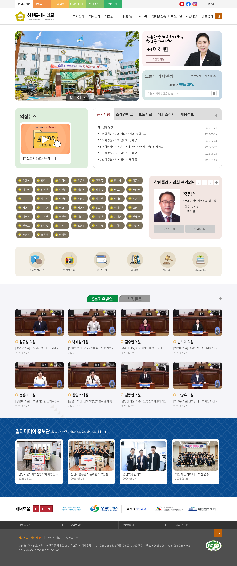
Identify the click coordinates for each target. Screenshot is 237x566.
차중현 (136, 225)
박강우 (44, 198)
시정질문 (134, 299)
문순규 (26, 198)
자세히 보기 (211, 76)
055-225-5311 (108, 545)
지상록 (99, 225)
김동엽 (136, 180)
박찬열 (99, 198)
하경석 (26, 234)
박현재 (136, 198)
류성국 (136, 189)
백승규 (44, 207)
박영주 (81, 198)
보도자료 (145, 114)
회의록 (143, 16)
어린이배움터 (77, 4)
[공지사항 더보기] (216, 115)
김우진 (44, 189)
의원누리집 (200, 229)
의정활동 (126, 16)
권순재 (117, 180)
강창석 (62, 180)
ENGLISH (113, 4)
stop (81, 97)
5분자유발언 (102, 299)
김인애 (81, 189)
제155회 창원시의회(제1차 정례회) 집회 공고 (122, 134)
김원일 (62, 189)
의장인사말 (158, 59)
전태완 (136, 216)
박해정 (117, 198)
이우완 (44, 216)
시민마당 (191, 16)
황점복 (62, 234)
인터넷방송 (95, 4)
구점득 (99, 180)
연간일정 (196, 76)
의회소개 (78, 16)
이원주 (62, 216)
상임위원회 (76, 525)
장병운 (117, 216)
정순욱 (44, 225)
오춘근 (136, 207)
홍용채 (44, 234)
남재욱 (99, 189)
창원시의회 (24, 4)
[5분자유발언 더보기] (220, 298)
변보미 (62, 207)
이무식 (26, 216)
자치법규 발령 (105, 127)
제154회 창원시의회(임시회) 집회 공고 (118, 140)
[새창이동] (181, 4)
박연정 (62, 198)
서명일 (81, 207)
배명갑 (26, 207)
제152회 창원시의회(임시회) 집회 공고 (118, 159)
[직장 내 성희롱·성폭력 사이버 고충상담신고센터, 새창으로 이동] (59, 509)
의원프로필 (169, 229)
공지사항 (103, 114)
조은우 (81, 225)
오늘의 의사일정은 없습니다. (163, 93)
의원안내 (110, 16)
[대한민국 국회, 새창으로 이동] (189, 509)
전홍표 (26, 225)
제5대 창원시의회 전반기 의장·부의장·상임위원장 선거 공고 (130, 146)
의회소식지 (166, 114)
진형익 (117, 225)
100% (211, 4)
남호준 (117, 189)
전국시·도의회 (181, 525)
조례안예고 (124, 114)
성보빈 (99, 207)
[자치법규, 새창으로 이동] (168, 260)
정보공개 (207, 16)
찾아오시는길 (73, 537)
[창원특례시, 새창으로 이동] (92, 509)
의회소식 (94, 16)
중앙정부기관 (129, 525)
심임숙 (117, 207)
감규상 (26, 180)
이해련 (99, 216)
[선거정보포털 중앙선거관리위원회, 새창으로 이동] (157, 509)
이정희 (81, 216)
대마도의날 (175, 16)
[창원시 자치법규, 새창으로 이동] (124, 509)
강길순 (44, 180)
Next (84, 97)
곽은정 (81, 180)
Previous (78, 97)
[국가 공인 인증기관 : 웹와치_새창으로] (214, 545)
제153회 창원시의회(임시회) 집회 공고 (118, 153)
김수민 (26, 189)
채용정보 (187, 114)
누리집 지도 (54, 537)
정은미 (62, 225)
